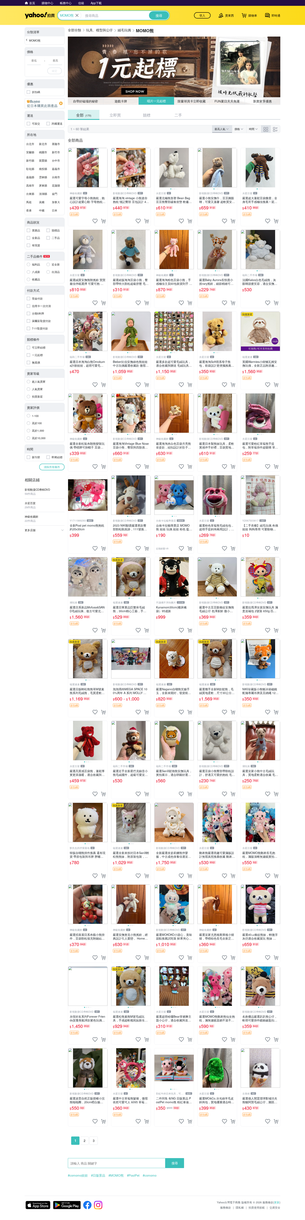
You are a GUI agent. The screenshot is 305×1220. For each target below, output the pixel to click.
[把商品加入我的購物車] (103, 221)
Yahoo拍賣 (40, 15)
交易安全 (275, 1207)
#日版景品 (98, 1175)
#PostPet (133, 1175)
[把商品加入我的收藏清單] (95, 221)
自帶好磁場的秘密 (85, 101)
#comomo (149, 1175)
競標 (146, 115)
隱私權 (240, 1207)
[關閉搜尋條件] (76, 15)
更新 (276, 1202)
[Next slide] (148, 167)
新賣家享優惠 (262, 101)
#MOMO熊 (116, 1175)
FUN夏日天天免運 (227, 101)
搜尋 (175, 1163)
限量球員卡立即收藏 (192, 101)
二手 (178, 115)
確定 (54, 71)
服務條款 (225, 1207)
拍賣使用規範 (257, 1207)
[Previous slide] (114, 167)
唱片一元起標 (156, 101)
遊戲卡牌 (121, 101)
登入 (202, 15)
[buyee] (45, 103)
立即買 (115, 115)
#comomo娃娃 (78, 1175)
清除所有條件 (52, 467)
